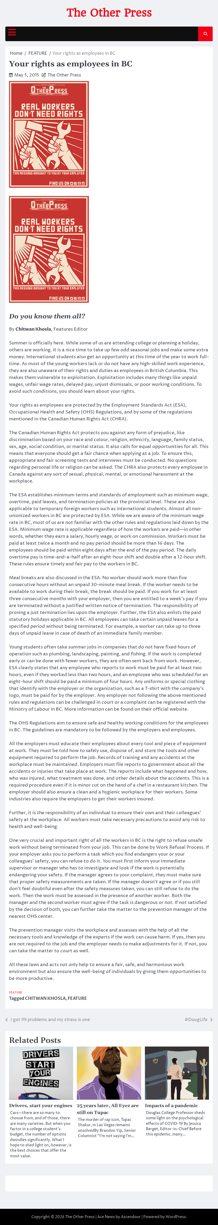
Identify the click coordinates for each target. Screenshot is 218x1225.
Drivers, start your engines (40, 1106)
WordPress (176, 1216)
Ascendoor (131, 1216)
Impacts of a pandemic (171, 1106)
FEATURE (15, 992)
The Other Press (109, 12)
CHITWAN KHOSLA (45, 998)
